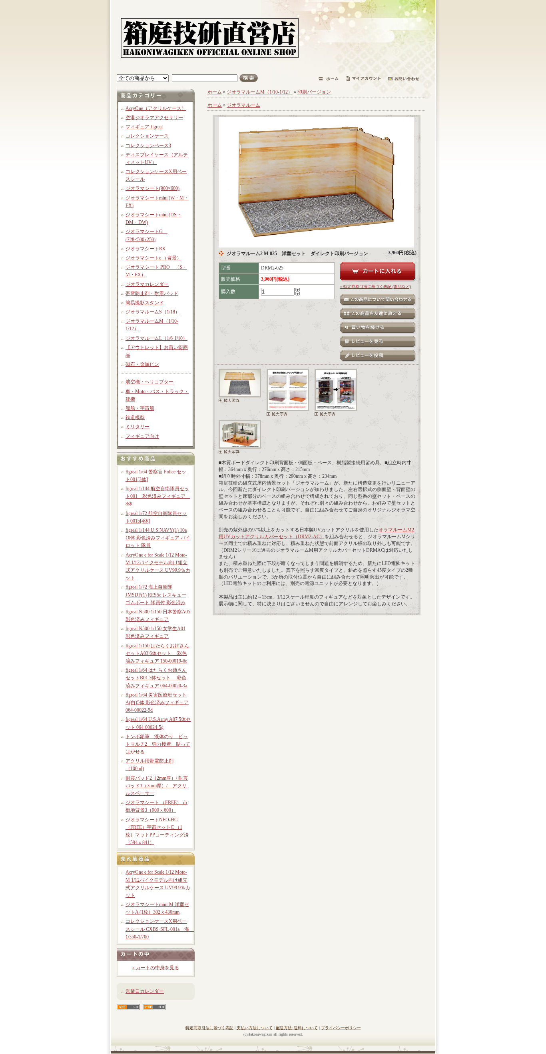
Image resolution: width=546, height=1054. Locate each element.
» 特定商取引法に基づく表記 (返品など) (375, 286)
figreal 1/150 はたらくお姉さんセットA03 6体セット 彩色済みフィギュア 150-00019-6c (157, 653)
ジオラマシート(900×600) (152, 188)
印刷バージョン (314, 92)
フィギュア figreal (144, 127)
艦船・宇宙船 (140, 408)
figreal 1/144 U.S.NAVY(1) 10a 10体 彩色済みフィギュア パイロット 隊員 (158, 537)
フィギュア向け (142, 436)
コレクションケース (147, 136)
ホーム (214, 92)
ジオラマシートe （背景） (153, 258)
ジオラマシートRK (146, 249)
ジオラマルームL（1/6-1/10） (156, 338)
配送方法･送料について (297, 1028)
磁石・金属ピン (142, 364)
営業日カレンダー (145, 991)
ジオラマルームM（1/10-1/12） (260, 92)
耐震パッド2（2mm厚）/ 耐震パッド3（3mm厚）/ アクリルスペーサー (157, 785)
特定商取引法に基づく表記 (209, 1028)
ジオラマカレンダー (147, 284)
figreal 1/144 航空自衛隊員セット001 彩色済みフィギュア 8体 (158, 496)
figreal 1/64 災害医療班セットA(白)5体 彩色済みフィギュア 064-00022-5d (157, 702)
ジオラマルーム (243, 105)
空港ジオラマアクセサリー (154, 117)
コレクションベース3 (148, 145)
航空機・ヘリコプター (149, 382)
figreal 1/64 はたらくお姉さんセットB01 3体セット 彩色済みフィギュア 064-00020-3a (156, 677)
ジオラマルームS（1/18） (153, 312)
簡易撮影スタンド (145, 302)
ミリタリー (137, 426)
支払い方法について (255, 1028)
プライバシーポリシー (341, 1028)
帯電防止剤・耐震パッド (152, 293)
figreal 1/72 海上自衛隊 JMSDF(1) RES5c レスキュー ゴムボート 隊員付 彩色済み (156, 594)
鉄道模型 (135, 417)
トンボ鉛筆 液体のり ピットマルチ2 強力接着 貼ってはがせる (158, 744)
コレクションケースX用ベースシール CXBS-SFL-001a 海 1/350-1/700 (160, 928)
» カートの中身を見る (155, 967)
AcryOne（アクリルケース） (156, 108)
